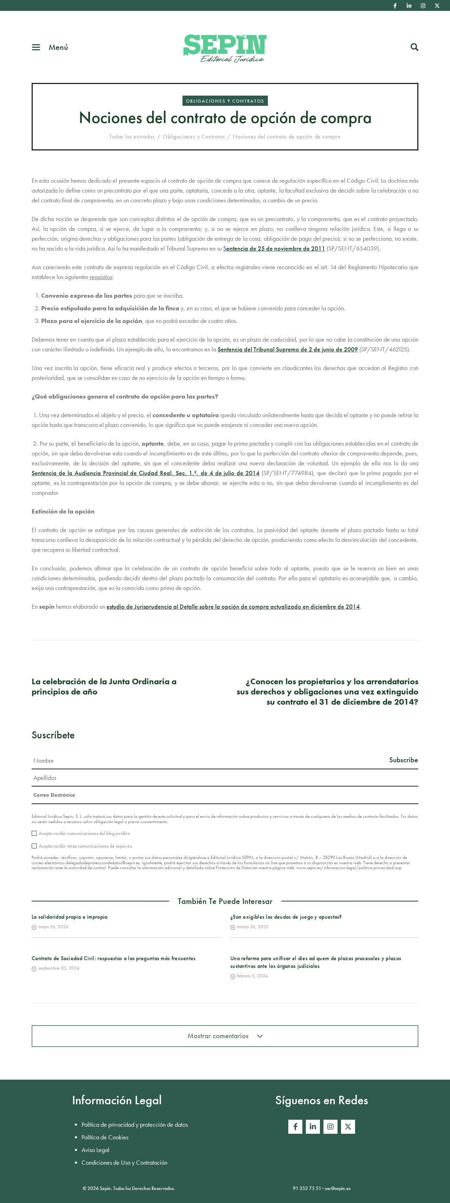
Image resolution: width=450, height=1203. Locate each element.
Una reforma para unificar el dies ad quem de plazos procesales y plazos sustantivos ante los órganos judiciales (315, 962)
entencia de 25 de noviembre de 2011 (275, 248)
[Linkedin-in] (409, 5)
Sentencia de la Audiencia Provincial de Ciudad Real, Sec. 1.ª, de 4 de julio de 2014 (145, 473)
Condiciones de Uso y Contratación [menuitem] (124, 1162)
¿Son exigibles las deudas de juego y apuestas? (286, 916)
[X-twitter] (437, 5)
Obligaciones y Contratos (225, 101)
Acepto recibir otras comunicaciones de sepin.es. (86, 846)
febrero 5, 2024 (252, 975)
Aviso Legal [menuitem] (95, 1150)
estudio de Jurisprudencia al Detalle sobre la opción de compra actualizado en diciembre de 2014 (233, 606)
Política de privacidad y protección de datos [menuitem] (135, 1124)
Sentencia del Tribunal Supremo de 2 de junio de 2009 (288, 349)
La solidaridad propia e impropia (70, 916)
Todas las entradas (132, 136)
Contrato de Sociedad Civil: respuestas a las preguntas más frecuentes (114, 958)
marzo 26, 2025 (253, 926)
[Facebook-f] (395, 5)
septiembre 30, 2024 (58, 968)
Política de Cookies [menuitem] (105, 1137)
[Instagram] (423, 5)
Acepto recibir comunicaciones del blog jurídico (84, 833)
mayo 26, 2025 (53, 926)
